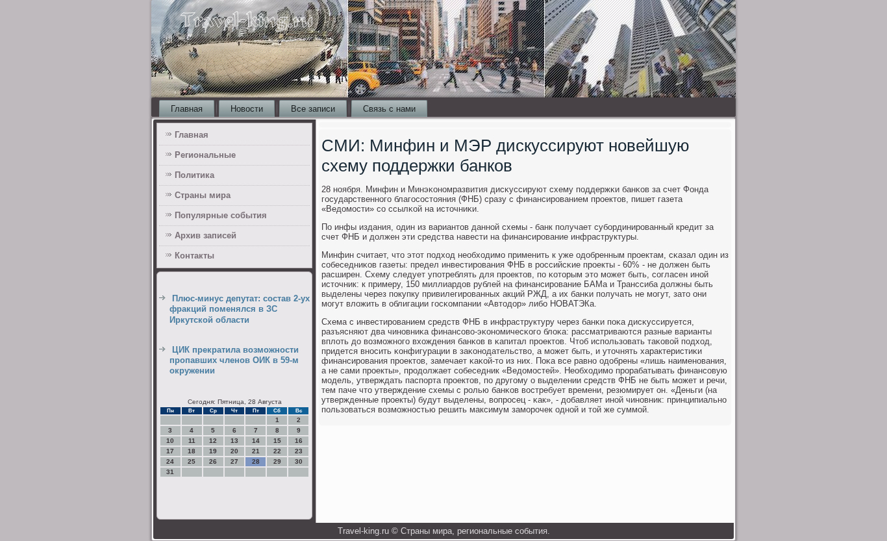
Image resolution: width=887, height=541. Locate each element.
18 (191, 451)
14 (256, 440)
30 (299, 461)
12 (213, 440)
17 (170, 451)
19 (213, 451)
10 (170, 440)
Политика (194, 175)
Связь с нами (389, 109)
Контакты (194, 255)
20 (234, 451)
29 (277, 461)
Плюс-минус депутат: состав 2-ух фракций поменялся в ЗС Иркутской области (239, 309)
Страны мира (203, 195)
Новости (247, 109)
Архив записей (205, 235)
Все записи (313, 109)
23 (299, 451)
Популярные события (221, 215)
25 (191, 461)
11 (191, 440)
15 (277, 440)
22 (277, 451)
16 (299, 440)
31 (170, 471)
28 (256, 461)
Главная (187, 109)
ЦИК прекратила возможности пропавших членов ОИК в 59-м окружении (234, 360)
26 (213, 461)
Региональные (205, 155)
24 (170, 461)
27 (234, 461)
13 (234, 440)
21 (256, 451)
